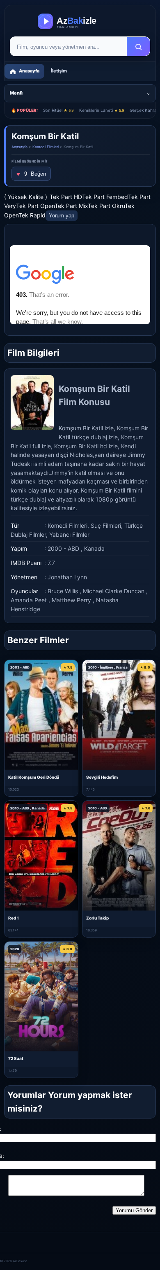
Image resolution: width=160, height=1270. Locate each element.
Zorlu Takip (97, 917)
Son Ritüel (58, 110)
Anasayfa (19, 147)
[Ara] (138, 46)
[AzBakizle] (80, 21)
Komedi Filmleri (45, 147)
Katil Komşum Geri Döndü (33, 777)
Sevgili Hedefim (102, 777)
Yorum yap (61, 215)
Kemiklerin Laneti (101, 110)
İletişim (59, 71)
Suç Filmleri (106, 525)
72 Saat (15, 1058)
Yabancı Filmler (69, 534)
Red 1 (13, 917)
